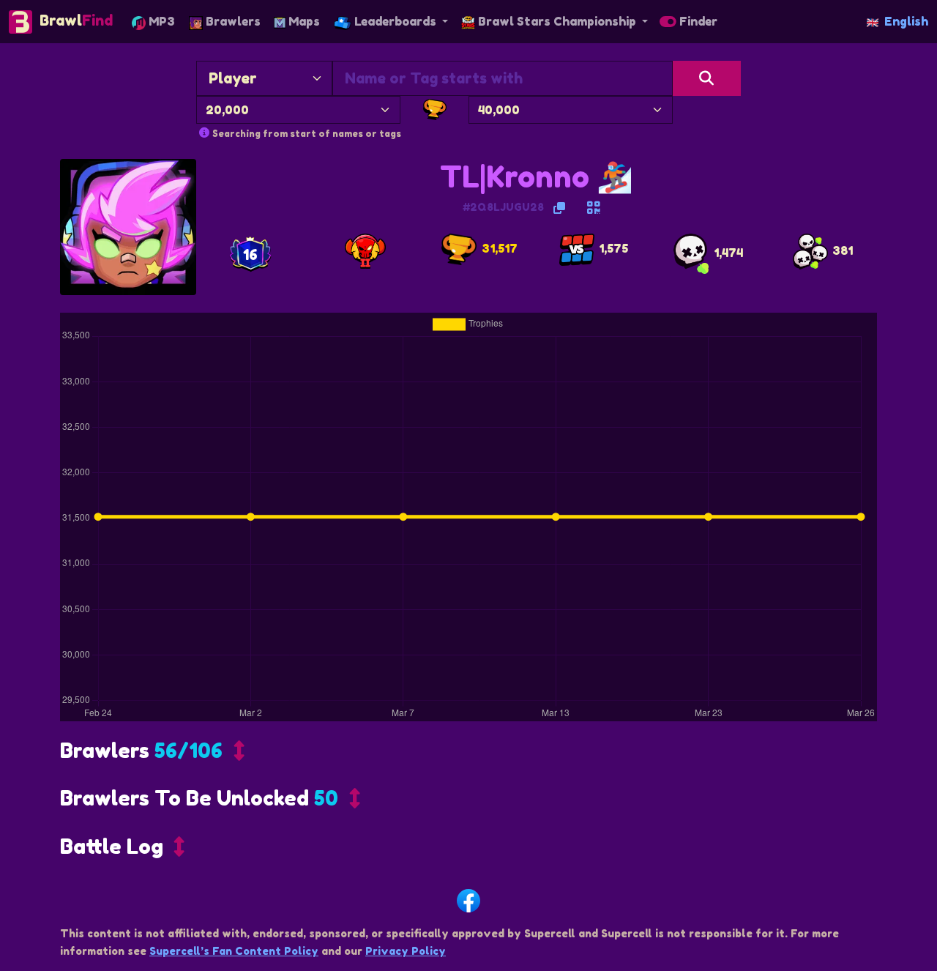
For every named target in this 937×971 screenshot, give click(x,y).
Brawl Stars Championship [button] (557, 21)
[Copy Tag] (559, 208)
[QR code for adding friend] (594, 208)
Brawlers (232, 21)
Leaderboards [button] (395, 21)
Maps (302, 21)
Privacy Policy (405, 951)
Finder (696, 21)
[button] (152, 754)
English (906, 21)
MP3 (160, 21)
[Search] (707, 78)
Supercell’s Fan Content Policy (233, 951)
